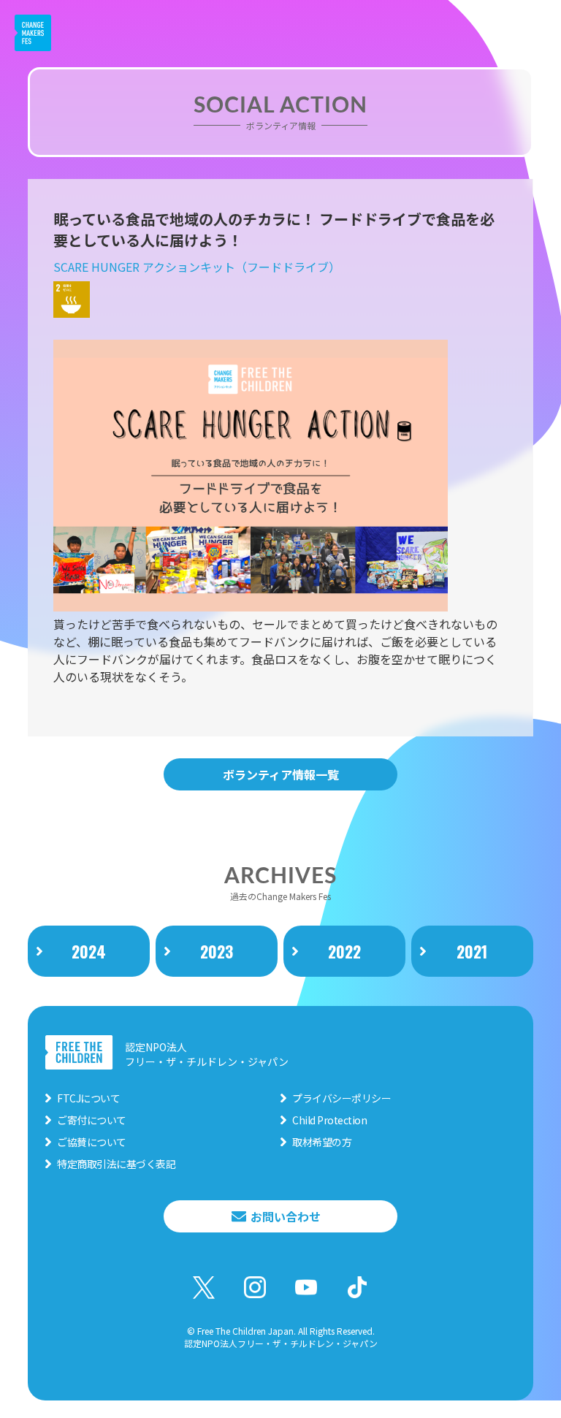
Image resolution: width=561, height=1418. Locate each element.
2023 (216, 951)
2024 (89, 951)
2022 (344, 951)
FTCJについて (88, 1098)
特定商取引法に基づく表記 (116, 1163)
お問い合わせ (286, 1216)
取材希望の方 (321, 1142)
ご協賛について (91, 1142)
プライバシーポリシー (341, 1098)
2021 (472, 951)
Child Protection (329, 1120)
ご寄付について (91, 1120)
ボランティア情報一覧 (281, 774)
